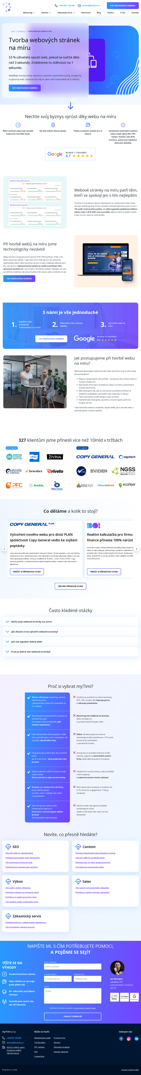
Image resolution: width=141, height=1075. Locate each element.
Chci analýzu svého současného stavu (22, 902)
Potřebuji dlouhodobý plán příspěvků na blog (95, 853)
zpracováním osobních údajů (85, 1008)
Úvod (13, 31)
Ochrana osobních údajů (130, 1070)
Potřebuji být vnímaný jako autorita (22, 867)
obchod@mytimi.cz (91, 5)
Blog (99, 12)
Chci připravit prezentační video (89, 867)
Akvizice (57, 1042)
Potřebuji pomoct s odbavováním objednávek (26, 922)
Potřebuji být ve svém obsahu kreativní (92, 862)
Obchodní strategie (62, 1047)
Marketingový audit (42, 1038)
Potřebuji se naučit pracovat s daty (21, 897)
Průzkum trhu (59, 1038)
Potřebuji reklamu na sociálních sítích (22, 892)
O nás (122, 12)
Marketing (27, 12)
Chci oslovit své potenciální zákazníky (92, 888)
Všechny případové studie (70, 586)
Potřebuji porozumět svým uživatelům (23, 858)
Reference (86, 12)
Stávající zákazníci (61, 1052)
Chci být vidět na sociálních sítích (90, 858)
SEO (36, 1052)
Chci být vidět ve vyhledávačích (19, 853)
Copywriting (39, 1056)
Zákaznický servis (64, 12)
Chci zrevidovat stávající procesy (20, 927)
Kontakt (135, 12)
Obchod (44, 12)
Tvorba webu (39, 1042)
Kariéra (111, 12)
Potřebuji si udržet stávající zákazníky (92, 892)
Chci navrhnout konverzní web (19, 862)
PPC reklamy (39, 1047)
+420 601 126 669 (67, 5)
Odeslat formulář (73, 1016)
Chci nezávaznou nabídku (122, 5)
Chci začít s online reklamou (18, 888)
